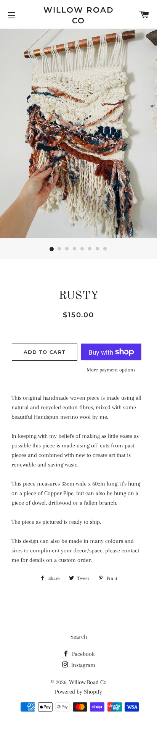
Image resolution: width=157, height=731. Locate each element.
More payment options (111, 370)
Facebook (82, 653)
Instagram (82, 665)
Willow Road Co (78, 15)
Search (78, 636)
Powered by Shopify (78, 691)
